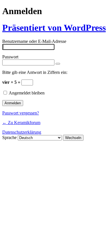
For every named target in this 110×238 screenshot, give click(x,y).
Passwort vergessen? (20, 113)
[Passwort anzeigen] (58, 64)
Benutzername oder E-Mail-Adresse (34, 41)
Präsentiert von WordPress (54, 28)
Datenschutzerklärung (21, 132)
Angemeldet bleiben (27, 93)
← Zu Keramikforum (21, 122)
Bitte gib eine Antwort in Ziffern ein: (34, 72)
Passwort (10, 56)
